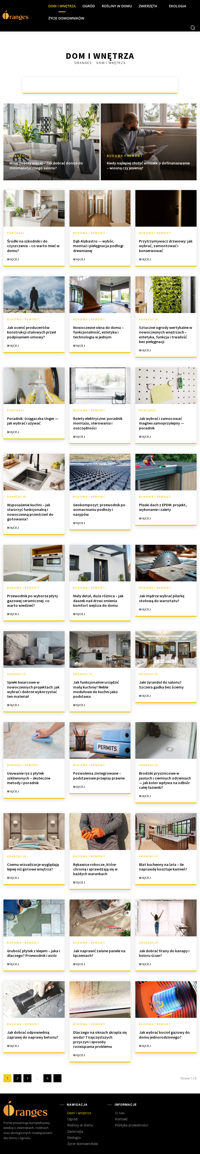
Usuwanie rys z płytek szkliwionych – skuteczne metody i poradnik (28, 778)
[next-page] (57, 1078)
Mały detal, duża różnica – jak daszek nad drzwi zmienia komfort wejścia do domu (98, 600)
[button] (192, 27)
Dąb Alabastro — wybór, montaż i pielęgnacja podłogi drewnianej (98, 246)
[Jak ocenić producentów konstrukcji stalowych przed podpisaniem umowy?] (34, 294)
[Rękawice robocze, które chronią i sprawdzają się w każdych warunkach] (100, 831)
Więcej (13, 259)
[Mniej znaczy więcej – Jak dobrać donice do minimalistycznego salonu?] (51, 141)
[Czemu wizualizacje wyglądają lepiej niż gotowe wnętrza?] (34, 831)
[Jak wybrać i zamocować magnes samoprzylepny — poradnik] (166, 385)
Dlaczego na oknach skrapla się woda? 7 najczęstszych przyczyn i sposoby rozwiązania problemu (100, 1039)
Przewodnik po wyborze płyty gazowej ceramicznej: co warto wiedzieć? (32, 600)
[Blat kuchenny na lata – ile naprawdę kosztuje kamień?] (166, 831)
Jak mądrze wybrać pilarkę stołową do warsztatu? (161, 598)
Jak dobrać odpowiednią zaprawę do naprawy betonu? (32, 1034)
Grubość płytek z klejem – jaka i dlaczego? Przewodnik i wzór (33, 953)
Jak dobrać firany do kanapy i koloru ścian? (164, 953)
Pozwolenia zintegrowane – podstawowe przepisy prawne (99, 775)
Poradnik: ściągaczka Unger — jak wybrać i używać (32, 420)
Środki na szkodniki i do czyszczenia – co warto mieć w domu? (33, 246)
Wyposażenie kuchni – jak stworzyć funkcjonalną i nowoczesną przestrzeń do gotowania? (30, 511)
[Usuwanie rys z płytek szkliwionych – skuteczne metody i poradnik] (34, 740)
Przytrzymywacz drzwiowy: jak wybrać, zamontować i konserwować (165, 246)
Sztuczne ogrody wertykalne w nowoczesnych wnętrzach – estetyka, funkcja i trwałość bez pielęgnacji (165, 334)
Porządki (132, 85)
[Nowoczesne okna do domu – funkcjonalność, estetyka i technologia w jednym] (100, 294)
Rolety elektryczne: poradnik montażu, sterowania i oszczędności (97, 423)
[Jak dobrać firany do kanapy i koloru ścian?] (166, 918)
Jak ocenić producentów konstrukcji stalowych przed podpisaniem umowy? (31, 332)
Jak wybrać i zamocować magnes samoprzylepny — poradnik (161, 423)
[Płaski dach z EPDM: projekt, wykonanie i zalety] (166, 472)
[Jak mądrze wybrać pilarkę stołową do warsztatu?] (166, 563)
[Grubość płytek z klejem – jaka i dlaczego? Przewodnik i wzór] (34, 918)
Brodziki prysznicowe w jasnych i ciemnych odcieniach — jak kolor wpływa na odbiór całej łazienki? (165, 780)
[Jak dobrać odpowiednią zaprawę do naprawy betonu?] (34, 999)
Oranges (83, 63)
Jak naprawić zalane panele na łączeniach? (99, 953)
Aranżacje (68, 85)
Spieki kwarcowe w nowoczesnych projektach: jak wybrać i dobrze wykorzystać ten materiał (33, 689)
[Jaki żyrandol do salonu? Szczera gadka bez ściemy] (166, 649)
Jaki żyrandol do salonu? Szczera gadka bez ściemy (161, 684)
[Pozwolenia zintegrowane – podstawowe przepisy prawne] (100, 740)
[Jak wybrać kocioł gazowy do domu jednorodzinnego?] (166, 999)
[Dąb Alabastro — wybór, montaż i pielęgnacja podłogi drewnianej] (100, 208)
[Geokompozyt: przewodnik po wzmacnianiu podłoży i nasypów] (100, 472)
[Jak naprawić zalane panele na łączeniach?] (100, 918)
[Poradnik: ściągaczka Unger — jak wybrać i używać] (34, 385)
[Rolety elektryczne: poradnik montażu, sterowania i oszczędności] (100, 385)
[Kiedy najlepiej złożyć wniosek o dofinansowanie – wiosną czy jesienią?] (149, 141)
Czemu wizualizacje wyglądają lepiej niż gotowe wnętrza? (33, 866)
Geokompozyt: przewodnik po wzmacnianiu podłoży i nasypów (99, 509)
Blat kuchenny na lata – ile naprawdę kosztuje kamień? (163, 866)
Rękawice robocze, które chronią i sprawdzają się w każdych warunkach (95, 869)
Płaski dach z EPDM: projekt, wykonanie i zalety (163, 507)
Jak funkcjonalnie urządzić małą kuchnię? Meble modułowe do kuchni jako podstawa (96, 689)
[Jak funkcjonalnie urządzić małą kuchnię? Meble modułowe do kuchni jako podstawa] (100, 649)
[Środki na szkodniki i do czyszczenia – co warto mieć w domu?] (34, 208)
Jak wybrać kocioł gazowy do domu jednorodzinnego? (164, 1034)
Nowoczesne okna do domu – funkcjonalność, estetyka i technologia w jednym (98, 332)
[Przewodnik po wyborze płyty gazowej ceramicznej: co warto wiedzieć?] (34, 563)
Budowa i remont (101, 85)
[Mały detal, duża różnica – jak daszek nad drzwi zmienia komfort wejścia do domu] (100, 563)
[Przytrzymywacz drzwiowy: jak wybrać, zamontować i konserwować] (166, 208)
